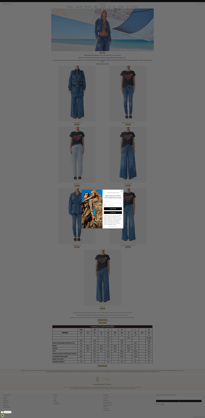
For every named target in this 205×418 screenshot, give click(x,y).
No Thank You (113, 212)
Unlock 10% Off (113, 208)
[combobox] (106, 205)
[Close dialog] (122, 191)
